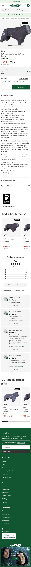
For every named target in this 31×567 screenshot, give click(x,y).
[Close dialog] (28, 549)
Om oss (4, 511)
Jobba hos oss (5, 514)
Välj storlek (20, 87)
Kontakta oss (5, 486)
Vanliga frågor (5, 492)
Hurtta (3, 51)
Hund (7, 18)
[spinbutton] (5, 87)
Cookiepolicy (5, 523)
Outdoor (4, 461)
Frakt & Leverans (6, 495)
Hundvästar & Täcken (24, 18)
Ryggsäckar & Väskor (7, 477)
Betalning (4, 499)
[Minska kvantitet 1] (2, 87)
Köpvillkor (4, 502)
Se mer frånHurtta (8, 206)
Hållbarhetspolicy (6, 517)
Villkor (2, 73)
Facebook (6, 529)
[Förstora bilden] (15, 34)
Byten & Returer (6, 489)
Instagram (6, 531)
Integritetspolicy (6, 520)
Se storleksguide (23, 78)
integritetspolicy (21, 442)
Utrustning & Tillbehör (7, 471)
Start (3, 18)
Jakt (3, 467)
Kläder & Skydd (14, 18)
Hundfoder (5, 474)
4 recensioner (12, 58)
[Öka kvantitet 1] (8, 87)
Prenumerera (6, 451)
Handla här (15, 558)
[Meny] (3, 5)
